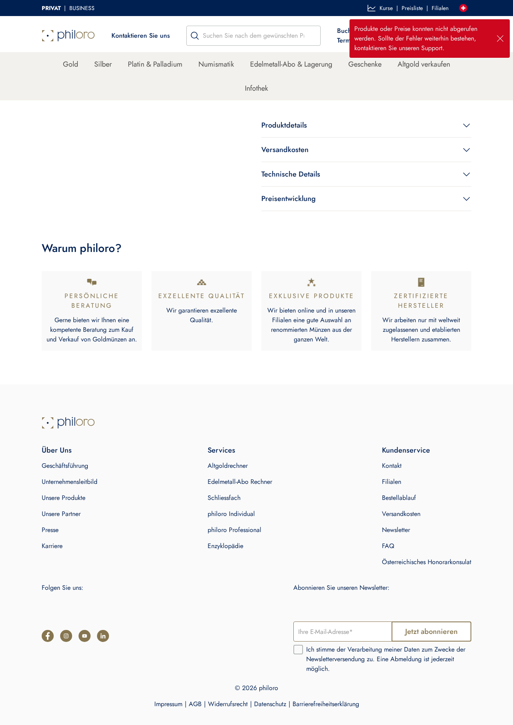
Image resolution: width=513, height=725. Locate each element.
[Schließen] (500, 38)
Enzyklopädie (225, 545)
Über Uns (57, 450)
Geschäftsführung (65, 465)
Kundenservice (406, 450)
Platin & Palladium (155, 64)
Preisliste (412, 8)
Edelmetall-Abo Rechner (240, 481)
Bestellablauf (399, 497)
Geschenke (365, 64)
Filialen (440, 8)
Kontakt (392, 465)
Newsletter (396, 529)
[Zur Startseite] (68, 422)
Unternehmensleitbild (69, 481)
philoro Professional (234, 529)
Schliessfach (224, 497)
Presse (50, 529)
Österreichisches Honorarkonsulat (426, 562)
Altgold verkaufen (424, 64)
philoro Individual (231, 513)
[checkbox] (298, 649)
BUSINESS (82, 8)
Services (221, 450)
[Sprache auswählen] (463, 8)
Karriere (52, 545)
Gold (70, 64)
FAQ (388, 545)
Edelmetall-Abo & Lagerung (291, 64)
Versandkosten (401, 513)
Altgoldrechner (228, 465)
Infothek (256, 88)
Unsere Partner (61, 513)
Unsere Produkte (63, 497)
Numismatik (216, 64)
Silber (103, 64)
